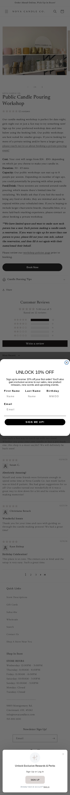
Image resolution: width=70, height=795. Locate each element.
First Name (12, 390)
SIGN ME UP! (35, 422)
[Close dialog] (67, 362)
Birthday (53, 390)
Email (8, 404)
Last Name (33, 390)
